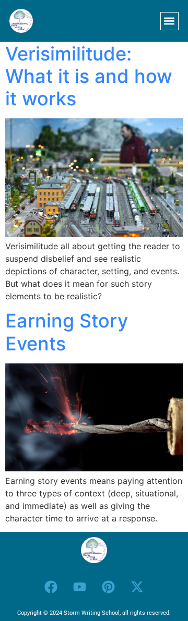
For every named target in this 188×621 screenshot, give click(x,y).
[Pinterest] (109, 587)
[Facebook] (51, 587)
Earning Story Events (66, 332)
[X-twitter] (137, 587)
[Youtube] (80, 587)
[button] (169, 21)
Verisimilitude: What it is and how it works (88, 76)
